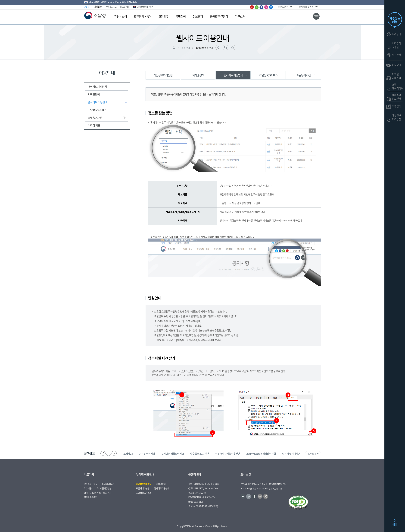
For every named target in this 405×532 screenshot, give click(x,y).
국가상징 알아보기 (145, 7)
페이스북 (261, 7)
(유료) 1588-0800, (196, 488)
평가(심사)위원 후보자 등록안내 (97, 492)
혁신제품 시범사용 (296, 454)
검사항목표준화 (90, 497)
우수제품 (87, 488)
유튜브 (252, 7)
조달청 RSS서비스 (97, 110)
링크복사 (225, 47)
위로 (394, 524)
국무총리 (227, 454)
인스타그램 (266, 7)
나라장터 (98, 7)
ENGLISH (124, 7)
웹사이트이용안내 (161, 488)
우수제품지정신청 (103, 488)
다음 (114, 453)
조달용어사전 (95, 118)
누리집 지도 (111, 7)
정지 (108, 453)
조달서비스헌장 (142, 488)
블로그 (257, 7)
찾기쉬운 (172, 454)
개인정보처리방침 (97, 87)
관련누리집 (283, 7)
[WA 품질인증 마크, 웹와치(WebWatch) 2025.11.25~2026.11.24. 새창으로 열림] (298, 503)
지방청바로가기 (306, 7)
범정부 (147, 454)
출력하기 (232, 47)
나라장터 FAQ (108, 483)
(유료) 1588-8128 (195, 501)
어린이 (87, 7)
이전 (103, 453)
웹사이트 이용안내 (204, 48)
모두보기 (312, 454)
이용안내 (185, 48)
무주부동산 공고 (90, 483)
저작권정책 (94, 94)
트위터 (271, 7)
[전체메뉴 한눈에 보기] (316, 16)
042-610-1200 (211, 488)
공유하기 (218, 47)
